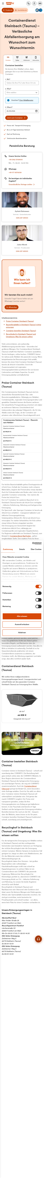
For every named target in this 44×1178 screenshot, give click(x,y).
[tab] (8, 58)
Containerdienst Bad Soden (20, 536)
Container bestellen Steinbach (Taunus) (21, 331)
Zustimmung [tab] (8, 549)
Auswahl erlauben (22, 624)
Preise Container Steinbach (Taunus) (20, 321)
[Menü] (3, 3)
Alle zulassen (22, 616)
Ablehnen (22, 632)
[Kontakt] (28, 3)
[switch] (38, 593)
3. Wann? (8, 107)
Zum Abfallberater (26, 100)
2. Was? (8, 89)
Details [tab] (22, 549)
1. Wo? (7, 79)
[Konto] (34, 3)
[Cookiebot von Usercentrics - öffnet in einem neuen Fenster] (32, 543)
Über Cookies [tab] (36, 549)
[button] (40, 3)
